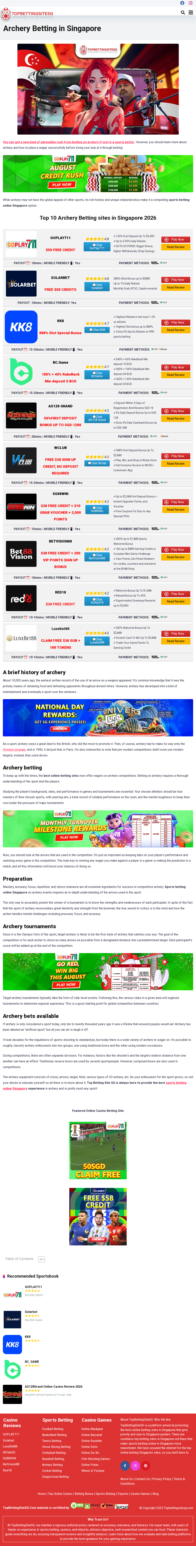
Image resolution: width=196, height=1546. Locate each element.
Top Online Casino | (61, 1494)
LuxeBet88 (10, 1446)
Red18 (7, 1470)
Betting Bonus (84, 1494)
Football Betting (52, 1429)
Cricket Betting (52, 1471)
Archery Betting (52, 1465)
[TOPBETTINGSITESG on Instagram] (135, 1466)
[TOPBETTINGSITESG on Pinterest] (145, 1466)
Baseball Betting (53, 1459)
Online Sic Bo (90, 1453)
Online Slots (89, 1447)
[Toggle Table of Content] (39, 1259)
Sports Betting (105, 1494)
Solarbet (31, 1312)
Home (42, 1494)
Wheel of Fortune (92, 1471)
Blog (156, 1494)
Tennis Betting (51, 1441)
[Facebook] (182, 3)
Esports (123, 1494)
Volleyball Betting (54, 1453)
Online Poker (90, 1465)
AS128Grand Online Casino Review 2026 (53, 1386)
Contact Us (142, 1479)
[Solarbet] (12, 1328)
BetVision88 (11, 1464)
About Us (126, 1479)
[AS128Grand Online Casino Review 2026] (12, 1403)
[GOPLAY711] (12, 1303)
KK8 (27, 1337)
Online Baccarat (91, 1435)
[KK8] (12, 1353)
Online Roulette (91, 1441)
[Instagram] (190, 3)
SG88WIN (10, 1458)
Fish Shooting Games (95, 1459)
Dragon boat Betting (55, 1477)
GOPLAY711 (33, 1287)
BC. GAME (32, 1362)
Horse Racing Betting (56, 1447)
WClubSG (9, 1452)
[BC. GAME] (12, 1378)
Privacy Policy (161, 1479)
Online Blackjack (92, 1429)
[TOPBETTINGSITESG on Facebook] (125, 1466)
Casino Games (140, 1494)
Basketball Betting (54, 1435)
